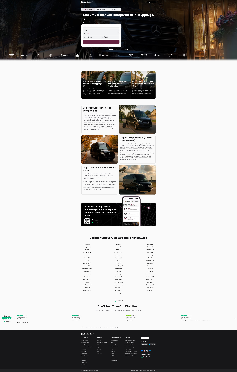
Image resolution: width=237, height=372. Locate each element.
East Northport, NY (87, 268)
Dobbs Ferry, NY (118, 266)
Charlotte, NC (118, 258)
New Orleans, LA (150, 255)
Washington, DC (150, 249)
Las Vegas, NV (87, 263)
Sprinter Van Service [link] (89, 327)
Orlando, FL (118, 247)
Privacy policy (153, 370)
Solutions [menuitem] (130, 2)
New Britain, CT (150, 277)
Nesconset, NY (118, 277)
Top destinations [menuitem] (114, 2)
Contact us (145, 337)
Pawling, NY (87, 287)
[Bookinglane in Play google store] (152, 344)
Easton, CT (150, 268)
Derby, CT (87, 266)
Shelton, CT (87, 293)
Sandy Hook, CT (87, 290)
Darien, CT (118, 263)
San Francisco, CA (118, 255)
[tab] (88, 9)
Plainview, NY (150, 287)
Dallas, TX (87, 249)
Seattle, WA (150, 252)
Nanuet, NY (87, 277)
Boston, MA (118, 244)
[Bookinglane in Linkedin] (150, 351)
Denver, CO (87, 258)
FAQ (145, 2)
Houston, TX (150, 247)
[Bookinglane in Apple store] (144, 344)
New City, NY (118, 279)
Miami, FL (150, 258)
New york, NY (87, 244)
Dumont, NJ (150, 266)
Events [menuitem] (136, 2)
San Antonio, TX (118, 252)
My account (151, 2)
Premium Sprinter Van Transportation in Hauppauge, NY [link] (108, 327)
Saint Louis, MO (87, 255)
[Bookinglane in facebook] (142, 351)
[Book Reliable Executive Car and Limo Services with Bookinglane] (87, 2)
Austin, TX (87, 260)
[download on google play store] (95, 222)
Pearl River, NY (118, 287)
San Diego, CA (87, 252)
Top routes (127, 337)
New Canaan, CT (87, 279)
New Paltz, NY (150, 282)
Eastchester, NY (118, 268)
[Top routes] (131, 337)
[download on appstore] (95, 220)
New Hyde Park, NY (118, 282)
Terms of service (146, 370)
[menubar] (114, 2)
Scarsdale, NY (118, 290)
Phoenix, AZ (118, 260)
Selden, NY (150, 290)
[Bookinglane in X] (147, 351)
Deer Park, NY (150, 263)
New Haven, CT (87, 282)
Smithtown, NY (118, 293)
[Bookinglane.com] (118, 301)
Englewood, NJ (87, 271)
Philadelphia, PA (150, 260)
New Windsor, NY (118, 285)
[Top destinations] (120, 337)
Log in (92, 45)
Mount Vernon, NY (150, 274)
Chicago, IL (150, 244)
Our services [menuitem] (123, 2)
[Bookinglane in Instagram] (144, 351)
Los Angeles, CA (87, 247)
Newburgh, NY (150, 285)
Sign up (103, 45)
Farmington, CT (87, 274)
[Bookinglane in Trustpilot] (145, 357)
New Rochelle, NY (87, 285)
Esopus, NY (118, 271)
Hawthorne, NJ (118, 274)
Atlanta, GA (118, 249)
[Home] (82, 327)
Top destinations (115, 337)
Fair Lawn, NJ (150, 271)
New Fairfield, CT (150, 279)
